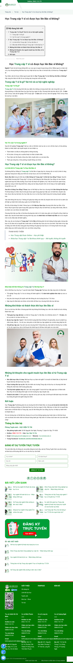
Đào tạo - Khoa (26, 599)
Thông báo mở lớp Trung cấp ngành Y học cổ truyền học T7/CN (29, 563)
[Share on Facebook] (31, 478)
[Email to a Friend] (38, 478)
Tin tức (23, 603)
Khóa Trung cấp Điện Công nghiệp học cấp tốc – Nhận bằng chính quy (31, 551)
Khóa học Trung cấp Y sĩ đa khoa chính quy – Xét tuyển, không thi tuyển (38, 239)
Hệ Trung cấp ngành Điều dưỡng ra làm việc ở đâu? (25, 570)
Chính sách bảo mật (31, 660)
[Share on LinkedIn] (44, 478)
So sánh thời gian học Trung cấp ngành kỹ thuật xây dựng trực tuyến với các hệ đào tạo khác (55, 504)
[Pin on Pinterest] (41, 478)
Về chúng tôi (25, 589)
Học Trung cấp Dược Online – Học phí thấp (27, 235)
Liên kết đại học (26, 592)
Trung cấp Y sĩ (22, 64)
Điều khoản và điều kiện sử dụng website (53, 660)
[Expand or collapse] (43, 28)
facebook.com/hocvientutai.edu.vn (30, 439)
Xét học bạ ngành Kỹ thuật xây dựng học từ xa (24, 544)
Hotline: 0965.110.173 (34, 1)
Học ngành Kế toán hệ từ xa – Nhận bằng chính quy (25, 557)
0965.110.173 (9, 624)
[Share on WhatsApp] (28, 478)
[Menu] (1, 6)
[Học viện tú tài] (10, 5)
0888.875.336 (9, 630)
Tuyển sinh (24, 596)
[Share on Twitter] (34, 478)
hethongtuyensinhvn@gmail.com (21, 436)
